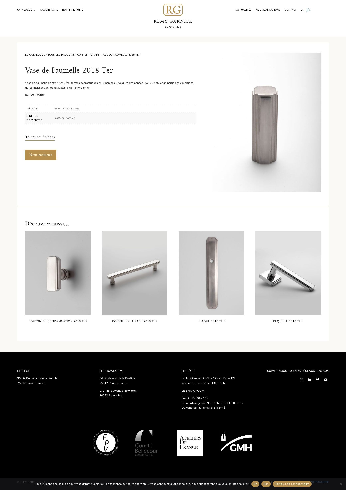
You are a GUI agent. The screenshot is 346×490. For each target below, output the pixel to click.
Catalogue (24, 10)
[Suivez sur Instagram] (301, 379)
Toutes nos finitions (40, 137)
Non (266, 483)
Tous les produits (61, 54)
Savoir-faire (49, 10)
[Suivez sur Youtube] (325, 379)
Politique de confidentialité (292, 483)
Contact (291, 10)
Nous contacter (40, 155)
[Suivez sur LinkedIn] (309, 379)
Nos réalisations (268, 10)
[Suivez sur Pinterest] (317, 379)
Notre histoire (72, 10)
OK (255, 483)
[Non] (341, 484)
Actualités (244, 10)
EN (302, 10)
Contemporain (88, 54)
